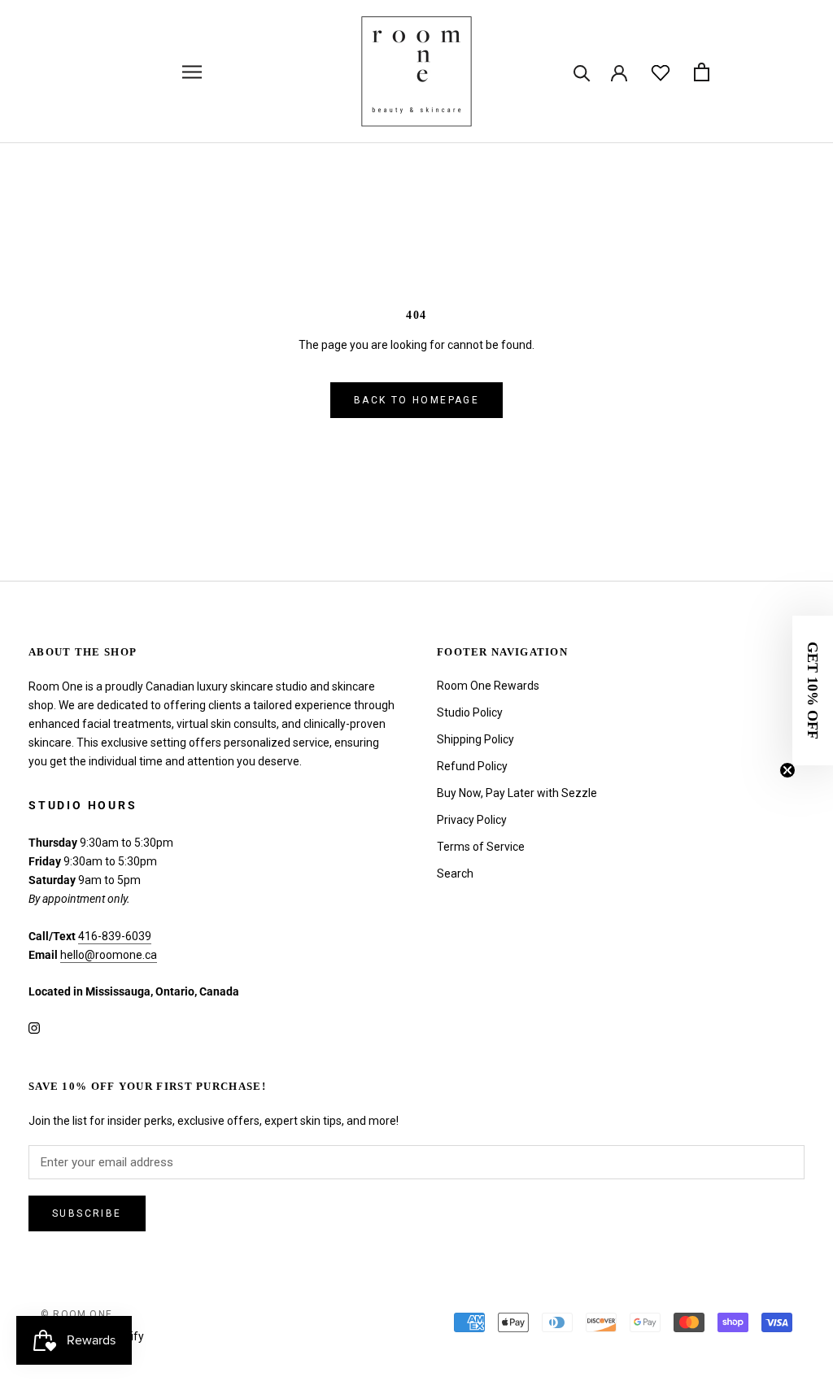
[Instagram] (34, 1026)
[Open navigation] (192, 72)
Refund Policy (472, 766)
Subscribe (87, 1213)
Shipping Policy (475, 739)
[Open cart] (701, 72)
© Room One (76, 1314)
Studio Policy (470, 712)
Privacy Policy (472, 819)
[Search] (582, 72)
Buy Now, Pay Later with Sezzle (517, 792)
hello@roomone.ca (108, 954)
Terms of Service (481, 846)
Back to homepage (416, 400)
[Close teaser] (787, 770)
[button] (812, 690)
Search (455, 873)
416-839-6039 (114, 936)
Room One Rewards (488, 685)
